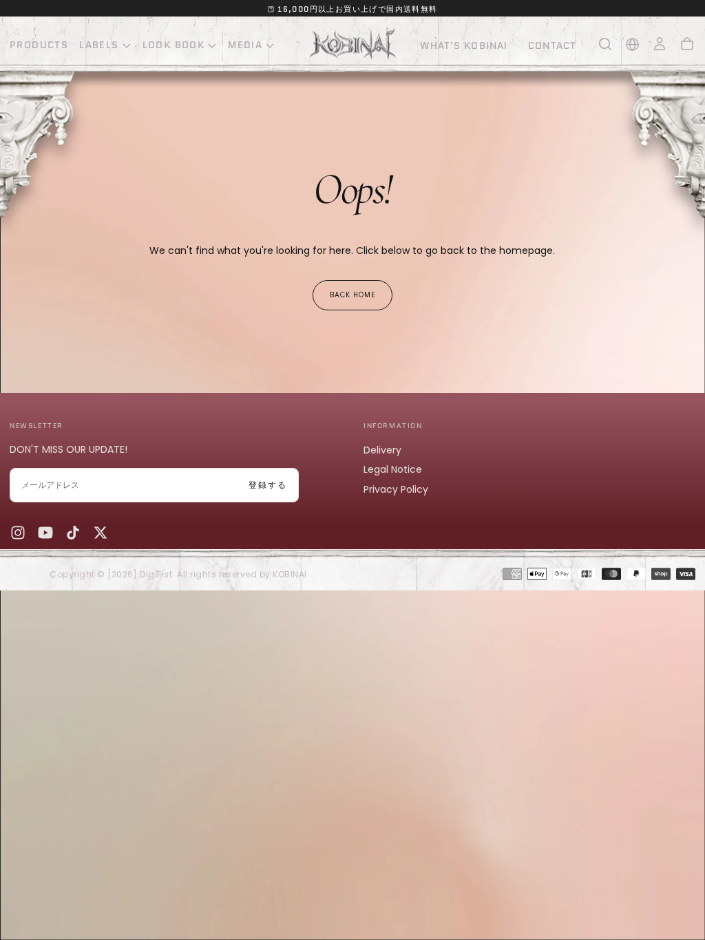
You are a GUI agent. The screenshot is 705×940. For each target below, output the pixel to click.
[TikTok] (73, 532)
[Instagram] (18, 532)
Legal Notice (393, 469)
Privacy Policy (396, 489)
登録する (268, 485)
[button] (605, 44)
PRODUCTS (39, 45)
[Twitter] (100, 532)
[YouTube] (45, 532)
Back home (352, 295)
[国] (632, 44)
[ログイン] (659, 44)
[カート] (687, 44)
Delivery (382, 450)
